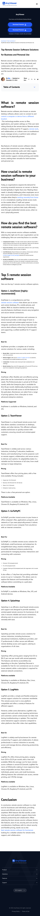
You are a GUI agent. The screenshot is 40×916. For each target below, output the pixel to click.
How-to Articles (11, 41)
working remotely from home (27, 197)
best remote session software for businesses (17, 830)
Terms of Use (25, 911)
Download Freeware (18, 24)
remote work (33, 129)
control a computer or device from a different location (17, 117)
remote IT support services (23, 357)
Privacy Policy (16, 911)
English (19, 890)
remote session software (10, 302)
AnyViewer (3, 41)
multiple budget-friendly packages (11, 255)
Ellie (9, 78)
